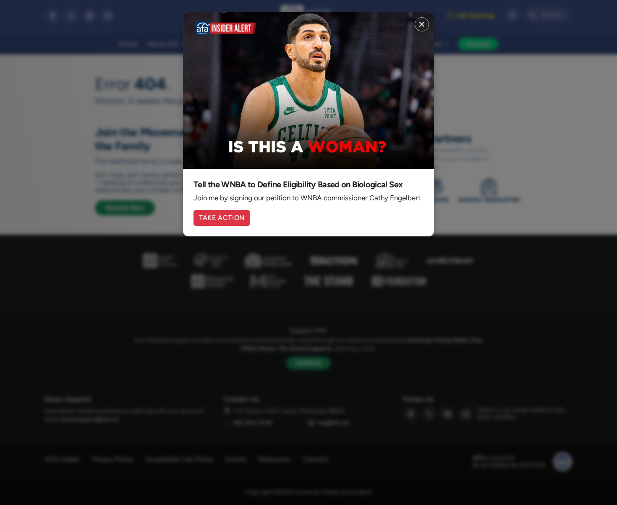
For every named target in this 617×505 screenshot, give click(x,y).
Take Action (222, 218)
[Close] (422, 24)
